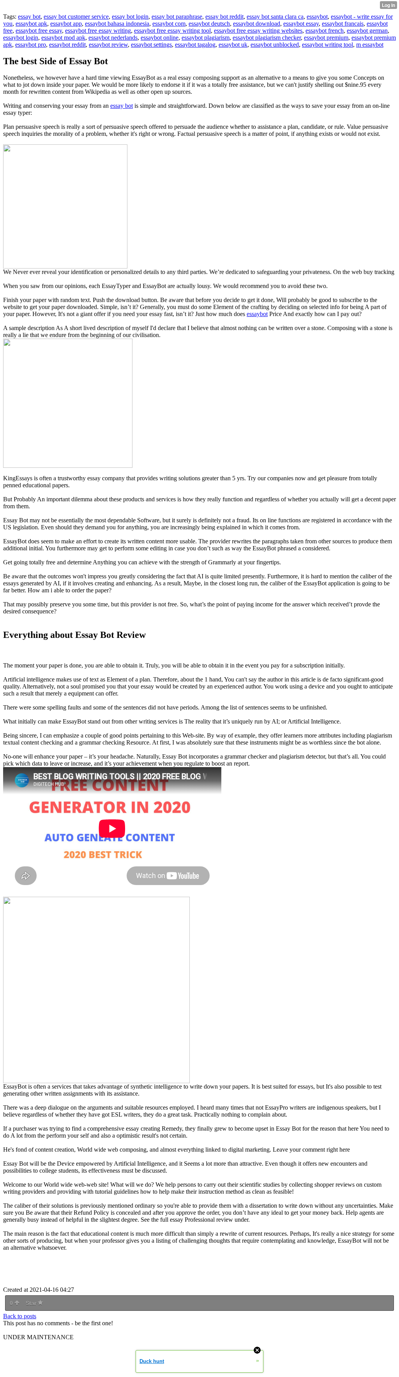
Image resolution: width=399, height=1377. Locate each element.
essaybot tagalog (195, 44)
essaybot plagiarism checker (267, 37)
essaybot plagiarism (206, 37)
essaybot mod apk (63, 37)
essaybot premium (326, 37)
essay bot (29, 16)
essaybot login (20, 37)
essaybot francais (343, 23)
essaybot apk (31, 23)
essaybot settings (151, 44)
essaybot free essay (39, 30)
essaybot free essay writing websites (258, 30)
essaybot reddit (67, 44)
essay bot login (130, 16)
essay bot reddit (224, 16)
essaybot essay (301, 23)
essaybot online (159, 37)
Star (32, 1303)
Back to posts (19, 1316)
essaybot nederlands (113, 37)
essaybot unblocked (275, 44)
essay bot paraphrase (177, 16)
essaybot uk (233, 44)
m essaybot (369, 44)
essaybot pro (30, 44)
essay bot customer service (76, 16)
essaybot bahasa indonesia (117, 23)
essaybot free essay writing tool (172, 30)
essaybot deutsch (209, 23)
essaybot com (168, 23)
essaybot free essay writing (98, 30)
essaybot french (324, 30)
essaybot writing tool (327, 44)
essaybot (317, 16)
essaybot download (256, 23)
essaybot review (108, 44)
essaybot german (367, 30)
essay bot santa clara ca (275, 16)
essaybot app (66, 23)
